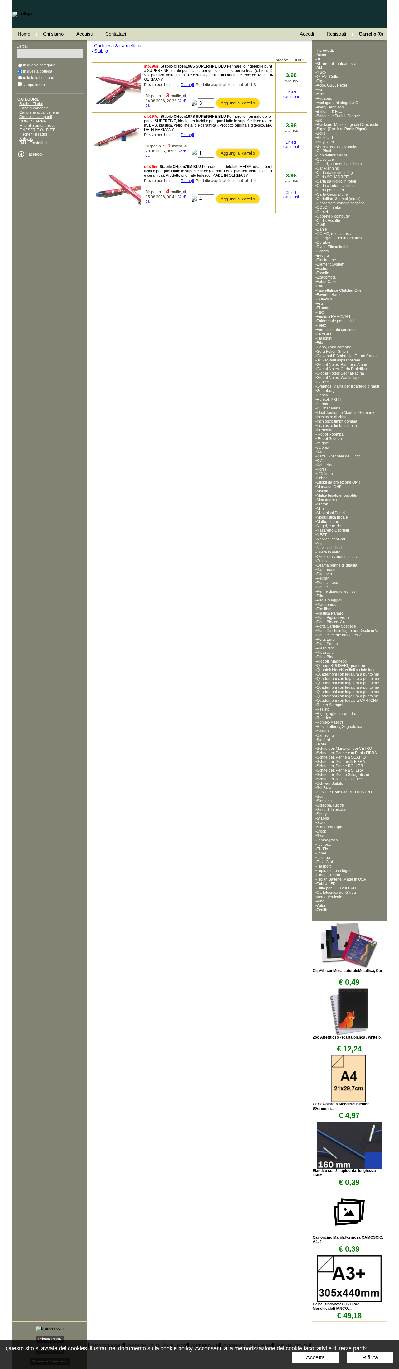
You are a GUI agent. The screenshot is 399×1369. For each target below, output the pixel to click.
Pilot (320, 596)
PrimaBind (325, 657)
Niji (319, 543)
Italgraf (322, 443)
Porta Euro (326, 639)
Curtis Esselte (328, 220)
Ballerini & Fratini (331, 111)
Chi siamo (53, 33)
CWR (321, 225)
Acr (319, 90)
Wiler (321, 905)
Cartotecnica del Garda (336, 892)
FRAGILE (325, 334)
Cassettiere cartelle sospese (341, 203)
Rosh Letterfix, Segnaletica (339, 727)
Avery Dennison (330, 107)
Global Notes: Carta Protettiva (342, 369)
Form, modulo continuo (336, 330)
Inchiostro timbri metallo (337, 426)
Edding (323, 255)
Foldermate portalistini (335, 321)
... (349, 971)
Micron (322, 504)
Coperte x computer (333, 216)
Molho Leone (328, 521)
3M (319, 68)
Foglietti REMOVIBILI (334, 316)
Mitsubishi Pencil (331, 513)
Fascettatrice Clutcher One (339, 290)
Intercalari (325, 430)
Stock (321, 831)
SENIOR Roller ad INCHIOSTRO (344, 792)
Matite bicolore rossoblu (337, 495)
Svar (320, 836)
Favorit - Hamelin (331, 295)
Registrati (336, 33)
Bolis (321, 133)
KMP (321, 460)
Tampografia (327, 840)
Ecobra (323, 251)
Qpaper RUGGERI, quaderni (341, 665)
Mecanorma (327, 500)
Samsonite (326, 735)
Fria (320, 343)
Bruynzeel (325, 142)
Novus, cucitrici (329, 548)
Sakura (323, 731)
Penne (322, 587)
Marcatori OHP (329, 487)
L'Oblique (325, 473)
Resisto (323, 709)
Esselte (323, 273)
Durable (323, 242)
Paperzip (324, 574)
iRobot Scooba (329, 439)
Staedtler (324, 823)
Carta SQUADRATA (333, 177)
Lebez (322, 478)
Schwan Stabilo (330, 783)
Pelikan (323, 578)
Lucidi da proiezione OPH (338, 482)
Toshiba (323, 857)
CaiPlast (324, 151)
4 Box (321, 72)
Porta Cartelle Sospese (336, 626)
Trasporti (324, 866)
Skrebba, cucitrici (331, 805)
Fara (320, 286)
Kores (322, 469)
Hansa (322, 395)
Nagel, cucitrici (329, 526)
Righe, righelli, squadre (336, 713)
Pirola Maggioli (329, 600)
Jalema (323, 447)
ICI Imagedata (328, 408)
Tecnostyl (325, 844)
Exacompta (326, 277)
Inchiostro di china (332, 417)
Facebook (34, 154)
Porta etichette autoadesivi (339, 635)
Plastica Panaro (330, 613)
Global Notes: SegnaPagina (341, 373)
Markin (322, 491)
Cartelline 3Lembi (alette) (339, 199)
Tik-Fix (322, 849)
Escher (323, 268)
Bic (319, 120)
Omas (322, 561)
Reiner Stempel (330, 705)
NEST (322, 535)
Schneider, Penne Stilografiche (343, 775)
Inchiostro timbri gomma (337, 421)
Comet (322, 212)
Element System (330, 264)
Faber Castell (328, 282)
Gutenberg (326, 391)
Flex (320, 312)
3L (319, 59)
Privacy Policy (49, 1339)
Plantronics (326, 604)
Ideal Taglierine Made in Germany (345, 412)
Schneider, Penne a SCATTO (341, 757)
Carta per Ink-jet (330, 190)
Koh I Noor (326, 465)
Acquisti (84, 33)
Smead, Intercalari (332, 809)
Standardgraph (329, 827)
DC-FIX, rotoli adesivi (335, 234)
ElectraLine (326, 260)
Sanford (323, 740)
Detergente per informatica (339, 238)
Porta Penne (327, 644)
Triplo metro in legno (334, 871)
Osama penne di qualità (337, 565)
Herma (322, 404)
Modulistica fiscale (332, 517)
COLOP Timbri (329, 207)
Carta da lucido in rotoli (336, 181)
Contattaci (115, 33)
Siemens (324, 801)
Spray (322, 814)
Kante (322, 452)
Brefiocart (325, 138)
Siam (321, 796)
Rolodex (324, 718)
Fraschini (324, 338)
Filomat (323, 308)
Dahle (322, 229)
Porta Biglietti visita (333, 617)
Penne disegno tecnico (336, 591)
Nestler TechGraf (331, 539)
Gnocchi (324, 382)
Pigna (322, 81)
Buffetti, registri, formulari (337, 146)
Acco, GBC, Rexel (332, 85)
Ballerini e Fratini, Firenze (338, 116)
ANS (320, 94)
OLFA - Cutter (328, 76)
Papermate (326, 569)
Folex (321, 325)
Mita (320, 508)
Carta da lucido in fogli (336, 172)
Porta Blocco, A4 (331, 622)
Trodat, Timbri (328, 875)
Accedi (307, 33)
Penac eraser (328, 583)
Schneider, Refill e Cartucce (341, 779)
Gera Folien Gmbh (332, 351)
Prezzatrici (325, 652)
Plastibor (324, 609)
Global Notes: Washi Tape (339, 378)
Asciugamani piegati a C (337, 103)
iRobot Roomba (330, 434)
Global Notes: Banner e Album (343, 364)
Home (24, 33)
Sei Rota (324, 788)
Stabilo (323, 818)
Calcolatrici (326, 159)
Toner (321, 853)
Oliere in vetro (328, 552)
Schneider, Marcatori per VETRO (344, 748)
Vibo (320, 901)
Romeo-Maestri (330, 722)
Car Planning (328, 168)
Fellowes (324, 299)
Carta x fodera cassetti (335, 186)
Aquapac (324, 98)
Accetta (315, 1357)
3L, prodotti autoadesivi (336, 63)
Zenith (322, 910)
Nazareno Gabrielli (333, 530)
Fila (320, 303)
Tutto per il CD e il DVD (336, 888)
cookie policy (176, 1348)
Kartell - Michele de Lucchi (339, 456)
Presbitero (325, 648)
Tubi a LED (326, 884)
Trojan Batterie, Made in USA (341, 879)
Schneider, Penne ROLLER (340, 766)
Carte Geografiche (332, 194)
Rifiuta (370, 1357)
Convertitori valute (332, 155)
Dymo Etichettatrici (332, 247)
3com (321, 55)
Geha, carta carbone (334, 347)
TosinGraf (325, 862)
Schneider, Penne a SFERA (340, 770)
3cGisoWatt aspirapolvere (338, 360)
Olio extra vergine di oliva (338, 556)
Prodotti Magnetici (332, 661)
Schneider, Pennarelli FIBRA (341, 761)
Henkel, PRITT (329, 399)
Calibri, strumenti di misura (339, 164)
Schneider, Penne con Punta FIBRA (347, 753)
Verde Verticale (329, 897)
